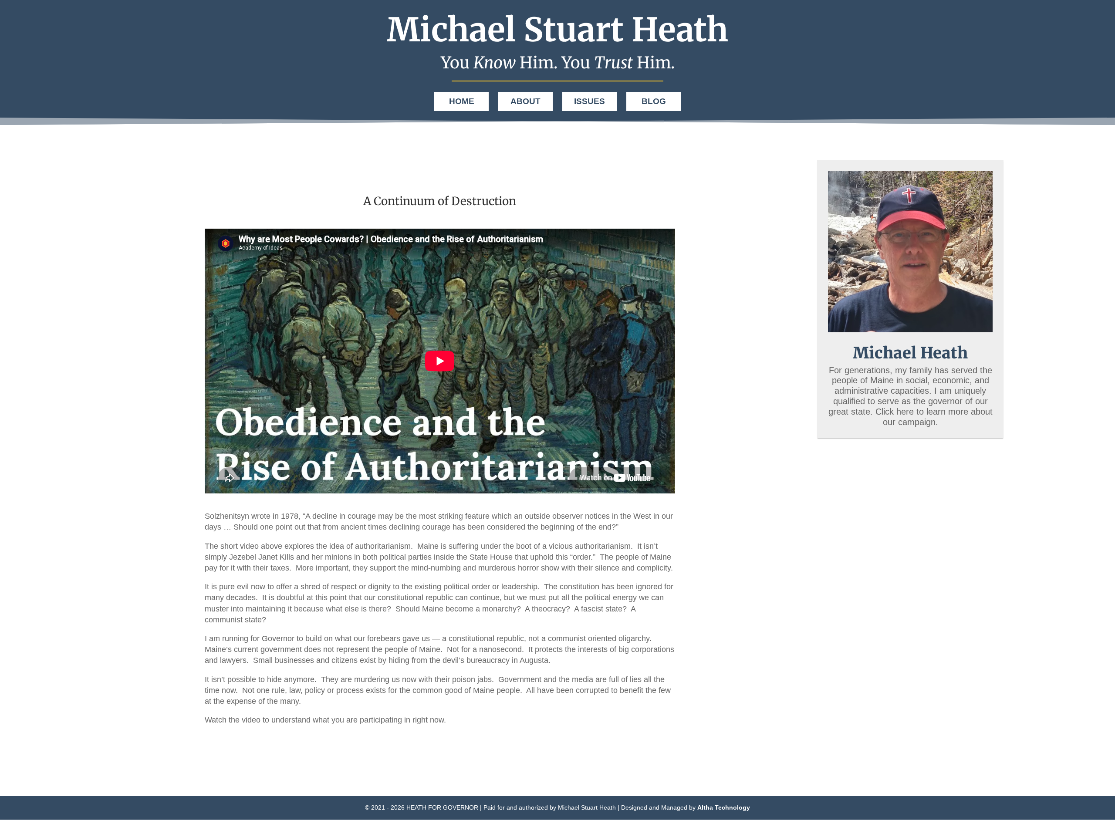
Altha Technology (723, 807)
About (525, 101)
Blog (654, 101)
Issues (589, 101)
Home (461, 101)
